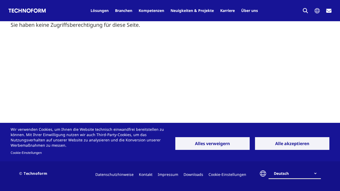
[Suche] (305, 10)
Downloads (193, 174)
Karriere (227, 10)
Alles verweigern (212, 143)
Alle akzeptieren (292, 143)
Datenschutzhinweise (114, 174)
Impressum (168, 174)
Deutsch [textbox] (281, 173)
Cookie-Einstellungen (26, 152)
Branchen (123, 10)
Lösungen (100, 10)
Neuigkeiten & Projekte (192, 10)
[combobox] (297, 173)
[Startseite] (27, 10)
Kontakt (145, 174)
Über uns (249, 10)
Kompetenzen (151, 10)
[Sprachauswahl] (317, 11)
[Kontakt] (329, 11)
